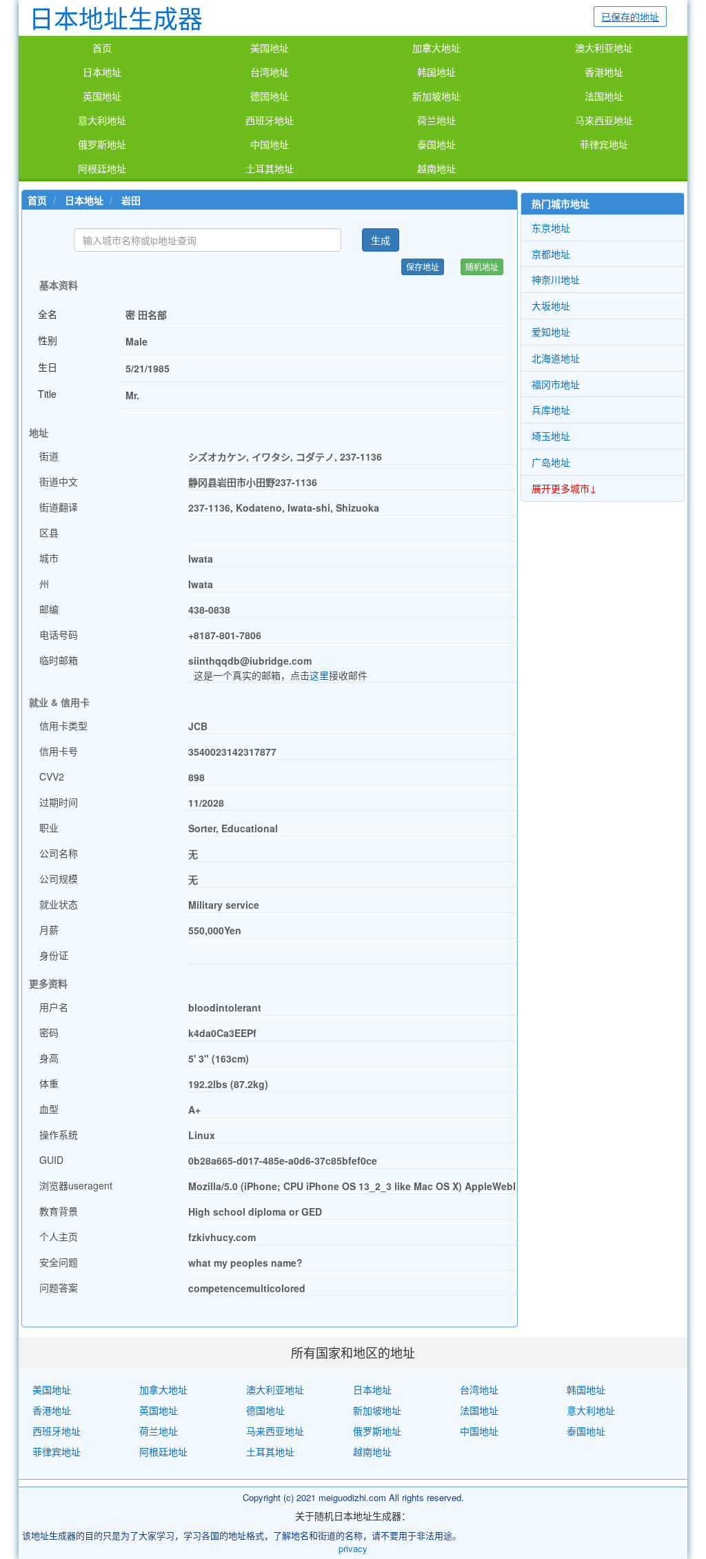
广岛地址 (551, 462)
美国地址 (269, 48)
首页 (102, 48)
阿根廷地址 (102, 168)
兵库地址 (551, 409)
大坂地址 (551, 305)
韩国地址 (436, 72)
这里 (319, 675)
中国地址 (269, 144)
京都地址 (551, 254)
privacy (353, 1548)
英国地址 (102, 96)
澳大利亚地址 (604, 48)
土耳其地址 (269, 168)
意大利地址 (102, 120)
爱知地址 (551, 332)
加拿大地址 (436, 48)
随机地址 (481, 266)
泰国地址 (436, 144)
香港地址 (604, 72)
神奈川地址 (556, 279)
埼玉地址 (551, 436)
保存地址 (422, 266)
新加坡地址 (436, 96)
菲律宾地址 (604, 144)
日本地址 (102, 72)
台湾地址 (269, 72)
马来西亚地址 (604, 120)
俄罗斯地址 (102, 144)
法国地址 (604, 96)
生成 (380, 240)
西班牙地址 (269, 120)
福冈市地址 (556, 384)
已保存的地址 (630, 16)
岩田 (131, 200)
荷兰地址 (436, 120)
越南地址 (436, 168)
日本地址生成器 (116, 17)
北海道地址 (556, 358)
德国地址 (269, 96)
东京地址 (551, 227)
